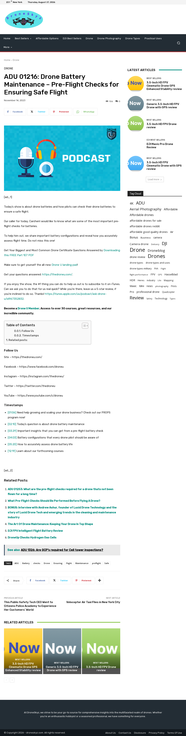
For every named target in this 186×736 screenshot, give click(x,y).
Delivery (155, 244)
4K (132, 203)
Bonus (134, 237)
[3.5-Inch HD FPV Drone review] (101, 651)
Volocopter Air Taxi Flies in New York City (93, 602)
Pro (132, 292)
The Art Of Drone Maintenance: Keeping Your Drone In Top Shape (50, 524)
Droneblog (156, 250)
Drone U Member (28, 308)
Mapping (168, 280)
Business (146, 237)
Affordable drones (142, 215)
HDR (132, 280)
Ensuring (58, 563)
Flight (69, 563)
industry (151, 280)
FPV (153, 274)
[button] (178, 43)
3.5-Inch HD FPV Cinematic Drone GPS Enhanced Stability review (23, 667)
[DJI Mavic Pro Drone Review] (136, 144)
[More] (99, 580)
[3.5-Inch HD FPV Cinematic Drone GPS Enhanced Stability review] (23, 651)
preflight (96, 563)
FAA (156, 268)
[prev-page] (6, 680)
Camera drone (139, 244)
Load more (153, 179)
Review (137, 298)
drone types (136, 262)
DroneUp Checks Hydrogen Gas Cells (32, 537)
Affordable (171, 209)
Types (172, 298)
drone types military (141, 268)
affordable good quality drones (149, 232)
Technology (161, 298)
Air (171, 232)
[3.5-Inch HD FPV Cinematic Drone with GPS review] (136, 164)
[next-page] (12, 680)
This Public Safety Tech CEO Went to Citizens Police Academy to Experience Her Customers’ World (30, 605)
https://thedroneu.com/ (57, 274)
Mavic (133, 286)
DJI (164, 243)
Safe (106, 563)
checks (36, 563)
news (150, 286)
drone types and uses (158, 262)
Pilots (174, 286)
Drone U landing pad (64, 264)
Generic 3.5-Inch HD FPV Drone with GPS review (62, 668)
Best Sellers (22, 660)
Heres (141, 280)
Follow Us (28, 331)
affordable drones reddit (145, 226)
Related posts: (18, 340)
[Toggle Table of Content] (83, 326)
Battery (26, 563)
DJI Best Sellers (156, 140)
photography (161, 286)
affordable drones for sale (145, 220)
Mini (141, 286)
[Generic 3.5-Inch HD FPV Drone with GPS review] (62, 651)
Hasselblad (171, 274)
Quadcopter (168, 292)
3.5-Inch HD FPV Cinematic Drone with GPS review (164, 166)
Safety (149, 298)
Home (7, 60)
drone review (137, 257)
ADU (17, 563)
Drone (16, 60)
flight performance (139, 274)
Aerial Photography (145, 209)
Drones (156, 256)
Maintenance (81, 563)
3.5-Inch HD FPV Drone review (101, 668)
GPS (160, 274)
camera (157, 237)
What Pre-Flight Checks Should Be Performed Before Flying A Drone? (54, 500)
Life (159, 280)
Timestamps (30, 335)
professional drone (148, 292)
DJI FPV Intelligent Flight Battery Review (35, 530)
